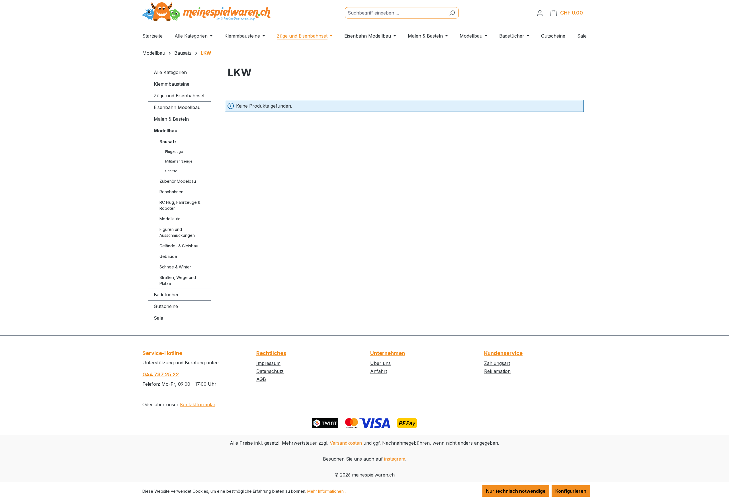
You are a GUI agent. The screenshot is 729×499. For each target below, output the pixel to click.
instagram (394, 459)
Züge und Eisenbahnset (179, 95)
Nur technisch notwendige (516, 491)
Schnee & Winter (175, 266)
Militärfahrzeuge (179, 161)
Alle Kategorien (170, 72)
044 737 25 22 (160, 374)
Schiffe (171, 171)
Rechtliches (271, 353)
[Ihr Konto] (540, 13)
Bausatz (168, 141)
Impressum (268, 363)
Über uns (380, 363)
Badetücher (166, 294)
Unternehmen (387, 353)
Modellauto (170, 218)
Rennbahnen (171, 191)
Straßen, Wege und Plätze (177, 280)
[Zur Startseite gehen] (206, 11)
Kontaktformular (197, 404)
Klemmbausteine (171, 84)
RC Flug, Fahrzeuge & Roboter (179, 205)
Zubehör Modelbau (177, 181)
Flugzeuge (174, 151)
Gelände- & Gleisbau (178, 245)
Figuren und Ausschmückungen (177, 232)
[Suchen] (452, 13)
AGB (261, 379)
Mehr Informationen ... (327, 491)
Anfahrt (378, 371)
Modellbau (165, 131)
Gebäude (168, 256)
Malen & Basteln (171, 119)
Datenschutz (270, 371)
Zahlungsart (497, 363)
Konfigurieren (570, 491)
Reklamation (497, 371)
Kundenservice (503, 353)
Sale (158, 318)
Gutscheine (166, 306)
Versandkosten (346, 443)
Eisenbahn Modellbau (177, 107)
